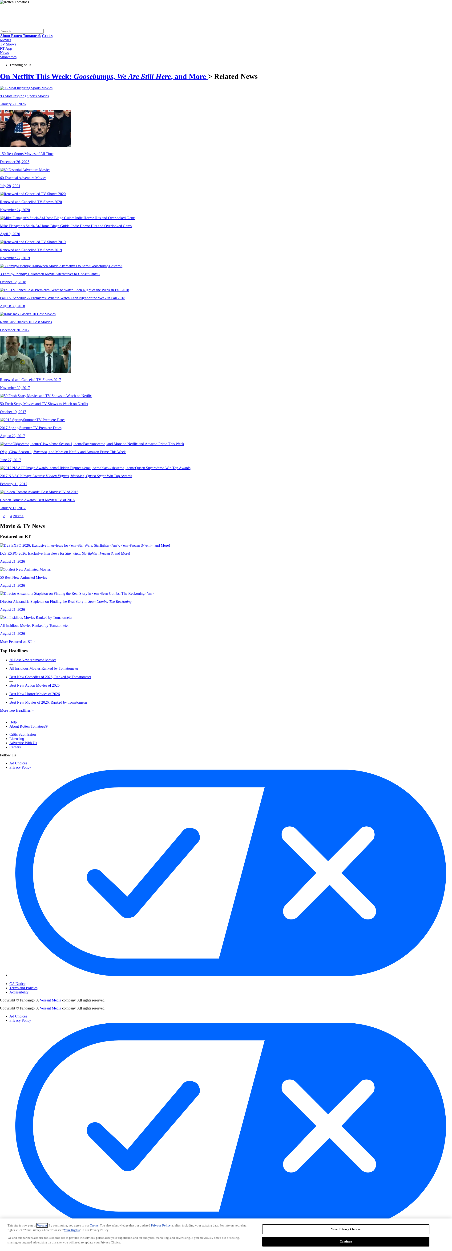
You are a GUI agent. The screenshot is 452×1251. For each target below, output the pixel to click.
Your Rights (72, 1230)
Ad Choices (18, 763)
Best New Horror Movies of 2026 (34, 694)
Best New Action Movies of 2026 (34, 685)
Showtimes (8, 57)
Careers (15, 747)
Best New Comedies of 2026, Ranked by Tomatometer (50, 677)
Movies (5, 40)
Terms (94, 1225)
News (4, 53)
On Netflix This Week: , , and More (104, 76)
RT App (6, 48)
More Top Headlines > (17, 710)
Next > (18, 516)
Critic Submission (22, 734)
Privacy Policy (20, 767)
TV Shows (8, 44)
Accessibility (18, 992)
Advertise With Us (23, 743)
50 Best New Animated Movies (32, 660)
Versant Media (50, 1000)
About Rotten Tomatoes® (28, 726)
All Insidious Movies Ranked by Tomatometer (43, 668)
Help (13, 722)
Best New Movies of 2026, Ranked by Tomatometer (48, 702)
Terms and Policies (23, 988)
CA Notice (17, 984)
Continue (346, 1241)
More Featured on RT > (17, 642)
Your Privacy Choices (29, 979)
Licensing (16, 739)
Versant (42, 1225)
